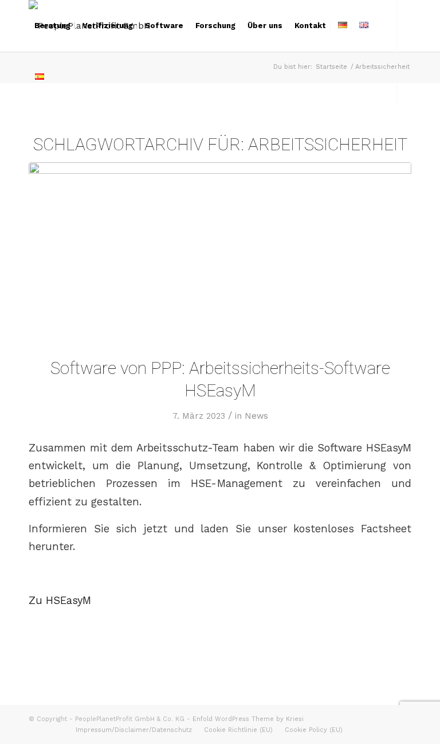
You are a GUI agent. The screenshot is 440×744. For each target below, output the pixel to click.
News (256, 416)
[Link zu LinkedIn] (49, 128)
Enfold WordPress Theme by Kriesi (248, 719)
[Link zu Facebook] (32, 128)
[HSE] (220, 252)
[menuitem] (52, 26)
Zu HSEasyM (60, 600)
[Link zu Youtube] (66, 128)
